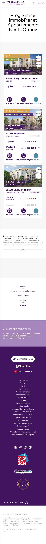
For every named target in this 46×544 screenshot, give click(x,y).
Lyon (19, 333)
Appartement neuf (23, 395)
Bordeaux (6, 333)
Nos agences (23, 380)
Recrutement (22, 426)
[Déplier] (23, 249)
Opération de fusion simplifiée (21, 432)
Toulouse (21, 338)
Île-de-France (23, 296)
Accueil (23, 286)
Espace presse (23, 429)
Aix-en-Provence (9, 338)
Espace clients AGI (22, 417)
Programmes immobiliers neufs (23, 291)
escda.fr (6, 531)
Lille (13, 333)
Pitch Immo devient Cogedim (23, 435)
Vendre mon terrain (23, 392)
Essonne (23, 300)
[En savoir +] (36, 99)
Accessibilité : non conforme (23, 409)
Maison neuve (23, 398)
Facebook (16, 447)
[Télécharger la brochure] (9, 99)
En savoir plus (23, 64)
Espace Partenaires (21, 423)
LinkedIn (30, 447)
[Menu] (3, 3)
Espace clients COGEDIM (22, 415)
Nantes (5, 336)
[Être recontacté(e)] (23, 99)
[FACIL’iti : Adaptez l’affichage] (23, 371)
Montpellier (35, 333)
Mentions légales (23, 406)
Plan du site (23, 389)
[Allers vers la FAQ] (34, 3)
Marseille (26, 333)
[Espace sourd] (23, 366)
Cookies (23, 400)
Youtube (20, 447)
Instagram (25, 447)
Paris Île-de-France (18, 336)
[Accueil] (15, 3)
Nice (29, 336)
